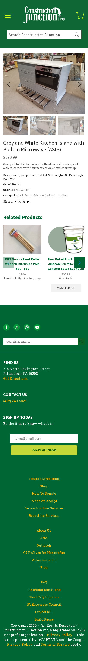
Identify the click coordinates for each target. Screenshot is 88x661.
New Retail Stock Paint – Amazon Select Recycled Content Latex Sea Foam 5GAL (66, 266)
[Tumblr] (24, 202)
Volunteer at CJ (44, 560)
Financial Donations (44, 589)
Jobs (44, 538)
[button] (8, 84)
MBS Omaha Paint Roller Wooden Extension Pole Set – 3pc (22, 264)
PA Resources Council (44, 604)
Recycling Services (44, 515)
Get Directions (15, 378)
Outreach (44, 545)
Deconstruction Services (44, 508)
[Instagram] (27, 327)
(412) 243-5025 (15, 401)
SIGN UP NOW (44, 450)
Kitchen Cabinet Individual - (38, 195)
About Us (44, 530)
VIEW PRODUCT (66, 287)
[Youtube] (37, 327)
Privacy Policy (59, 634)
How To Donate (44, 493)
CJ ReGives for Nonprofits (44, 552)
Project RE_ (44, 612)
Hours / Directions (44, 478)
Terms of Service (55, 644)
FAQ (44, 582)
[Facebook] (15, 202)
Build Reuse (44, 619)
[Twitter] (19, 202)
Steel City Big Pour (44, 597)
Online (63, 195)
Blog (44, 567)
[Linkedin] (28, 202)
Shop (44, 486)
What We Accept (44, 501)
